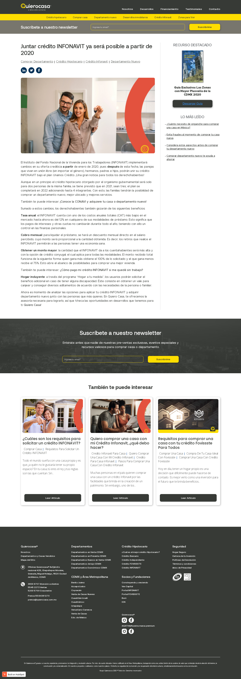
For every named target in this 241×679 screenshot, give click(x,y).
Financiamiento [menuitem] (169, 8)
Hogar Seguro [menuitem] (179, 552)
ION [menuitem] (123, 602)
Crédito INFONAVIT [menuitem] (131, 567)
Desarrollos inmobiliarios (135, 17)
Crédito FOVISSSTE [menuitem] (131, 563)
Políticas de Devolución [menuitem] (184, 560)
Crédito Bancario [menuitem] (130, 556)
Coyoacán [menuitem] (76, 590)
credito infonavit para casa (108, 453)
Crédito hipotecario (56, 17)
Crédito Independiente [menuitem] (133, 560)
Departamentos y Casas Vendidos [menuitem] (38, 556)
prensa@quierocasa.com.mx (42, 599)
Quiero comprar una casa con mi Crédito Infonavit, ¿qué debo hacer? (119, 443)
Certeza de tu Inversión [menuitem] (183, 556)
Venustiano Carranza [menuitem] (81, 609)
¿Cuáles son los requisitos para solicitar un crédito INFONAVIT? (52, 440)
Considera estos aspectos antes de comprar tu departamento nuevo (192, 147)
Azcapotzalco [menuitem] (78, 586)
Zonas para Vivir (186, 17)
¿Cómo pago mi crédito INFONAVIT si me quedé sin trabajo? (102, 270)
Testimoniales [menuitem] (193, 8)
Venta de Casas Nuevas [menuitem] (83, 594)
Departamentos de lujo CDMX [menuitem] (86, 563)
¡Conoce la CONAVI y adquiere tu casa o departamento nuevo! (103, 201)
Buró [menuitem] (124, 598)
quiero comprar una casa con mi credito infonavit (119, 455)
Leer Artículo (52, 497)
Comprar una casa (171, 453)
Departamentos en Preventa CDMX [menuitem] (88, 556)
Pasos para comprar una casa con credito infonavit (120, 463)
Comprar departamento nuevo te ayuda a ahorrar (191, 158)
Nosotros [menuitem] (127, 8)
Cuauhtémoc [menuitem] (77, 602)
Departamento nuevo (105, 17)
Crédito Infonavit (162, 17)
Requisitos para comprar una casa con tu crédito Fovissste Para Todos (185, 443)
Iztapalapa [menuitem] (76, 605)
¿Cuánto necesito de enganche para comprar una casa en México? (193, 126)
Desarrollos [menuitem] (146, 8)
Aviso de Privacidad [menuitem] (182, 567)
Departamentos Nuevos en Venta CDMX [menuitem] (91, 560)
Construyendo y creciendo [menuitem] (135, 582)
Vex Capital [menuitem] (127, 586)
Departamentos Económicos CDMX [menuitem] (89, 567)
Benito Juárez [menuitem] (78, 582)
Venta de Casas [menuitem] (79, 613)
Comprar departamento (37, 61)
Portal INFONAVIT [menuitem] (130, 590)
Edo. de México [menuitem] (79, 617)
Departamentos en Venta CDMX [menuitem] (87, 552)
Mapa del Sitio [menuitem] (28, 560)
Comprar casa (80, 17)
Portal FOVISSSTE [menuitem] (131, 594)
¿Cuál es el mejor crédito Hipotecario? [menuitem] (141, 552)
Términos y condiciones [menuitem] (184, 563)
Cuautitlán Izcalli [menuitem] (79, 598)
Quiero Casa (32, 305)
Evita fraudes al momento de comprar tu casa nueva (193, 137)
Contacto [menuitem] (214, 8)
